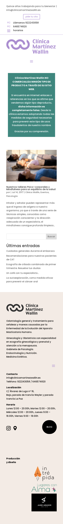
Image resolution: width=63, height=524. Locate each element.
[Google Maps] (15, 428)
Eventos (44, 192)
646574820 (20, 26)
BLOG (49, 426)
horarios (18, 30)
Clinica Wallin (32, 192)
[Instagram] (8, 428)
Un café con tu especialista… (22, 273)
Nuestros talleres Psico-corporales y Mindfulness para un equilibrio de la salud (31, 188)
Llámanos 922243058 (26, 22)
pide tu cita (31, 16)
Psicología (12, 196)
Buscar (51, 236)
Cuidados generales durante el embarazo (30, 251)
